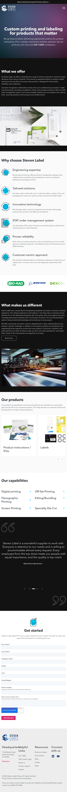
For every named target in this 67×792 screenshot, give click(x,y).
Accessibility (26, 778)
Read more (9, 338)
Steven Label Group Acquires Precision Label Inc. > (33, 2)
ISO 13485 (39, 44)
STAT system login (25, 759)
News (37, 766)
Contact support (24, 766)
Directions (6, 761)
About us (21, 763)
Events (37, 762)
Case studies (39, 756)
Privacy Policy (7, 778)
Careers (21, 769)
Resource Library (41, 752)
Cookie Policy (17, 778)
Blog (36, 759)
